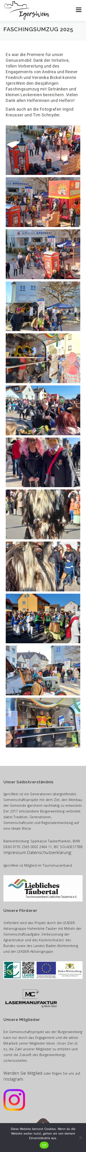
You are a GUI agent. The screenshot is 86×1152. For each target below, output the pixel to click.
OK (44, 1145)
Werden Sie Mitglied (23, 1073)
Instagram (13, 1079)
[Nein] (80, 1137)
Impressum (14, 852)
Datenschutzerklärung (49, 852)
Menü (79, 9)
